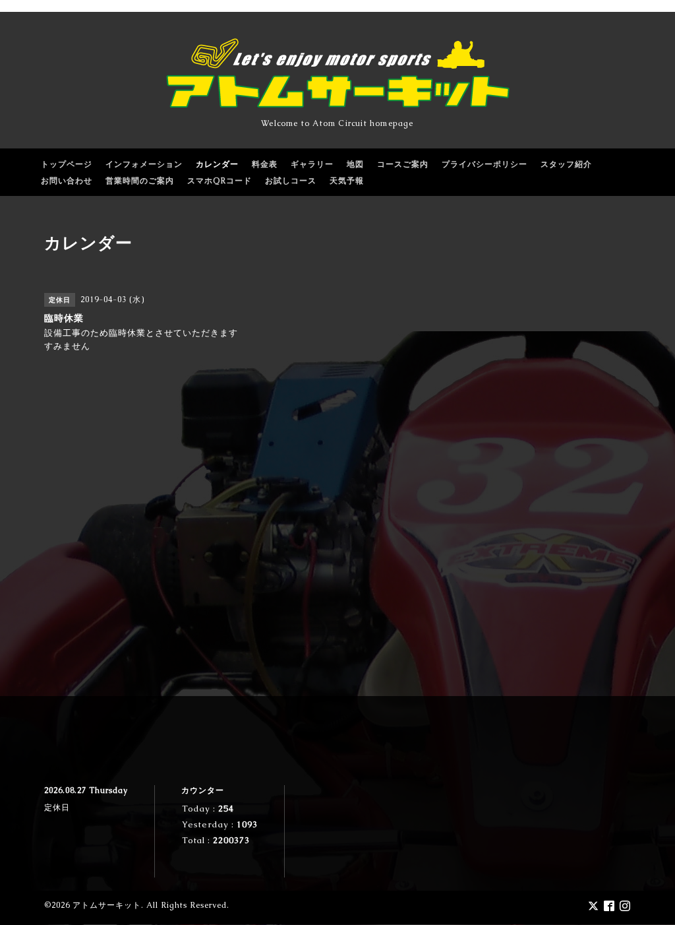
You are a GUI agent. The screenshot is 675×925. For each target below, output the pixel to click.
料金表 (265, 164)
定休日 (57, 807)
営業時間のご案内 (139, 180)
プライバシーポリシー (484, 164)
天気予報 (347, 180)
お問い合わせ (66, 180)
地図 (355, 164)
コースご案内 (402, 164)
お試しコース (290, 180)
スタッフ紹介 (566, 164)
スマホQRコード (219, 180)
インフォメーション (144, 164)
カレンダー (217, 164)
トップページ (66, 164)
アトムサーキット (107, 905)
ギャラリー (312, 164)
